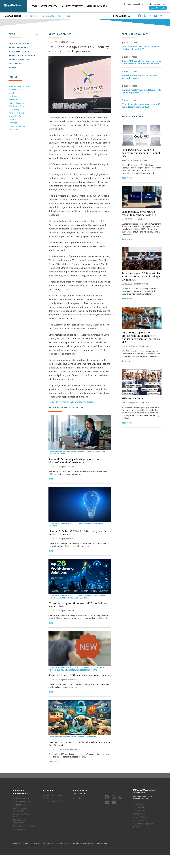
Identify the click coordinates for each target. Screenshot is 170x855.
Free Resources (152, 4)
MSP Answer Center (17, 106)
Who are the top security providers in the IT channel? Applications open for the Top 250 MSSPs (141, 337)
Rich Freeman (68, 42)
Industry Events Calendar (54, 801)
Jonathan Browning (71, 679)
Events (127, 4)
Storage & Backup (16, 126)
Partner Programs (16, 112)
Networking (13, 109)
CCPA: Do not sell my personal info (142, 825)
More (68, 16)
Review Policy (139, 807)
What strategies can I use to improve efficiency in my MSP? (140, 48)
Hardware (12, 96)
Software (12, 122)
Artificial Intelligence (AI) (19, 86)
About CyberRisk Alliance (24, 801)
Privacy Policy (139, 813)
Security (12, 119)
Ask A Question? (20, 829)
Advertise (138, 4)
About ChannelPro (21, 798)
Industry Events (15, 99)
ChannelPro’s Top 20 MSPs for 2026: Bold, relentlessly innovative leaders (79, 533)
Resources (15, 63)
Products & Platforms (23, 55)
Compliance (35, 16)
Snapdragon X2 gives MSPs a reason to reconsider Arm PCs (139, 213)
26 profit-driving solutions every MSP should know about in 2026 (77, 605)
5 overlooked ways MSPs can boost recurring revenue (79, 675)
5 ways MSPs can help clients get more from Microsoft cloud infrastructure (73, 460)
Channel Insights (97, 6)
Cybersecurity (49, 6)
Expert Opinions (19, 59)
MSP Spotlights (18, 51)
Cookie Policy (139, 817)
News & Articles (19, 43)
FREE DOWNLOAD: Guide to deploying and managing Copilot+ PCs (142, 153)
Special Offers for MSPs (24, 826)
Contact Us (138, 803)
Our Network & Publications (20, 809)
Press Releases (18, 47)
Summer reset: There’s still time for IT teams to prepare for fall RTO (142, 91)
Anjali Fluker (68, 538)
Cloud (11, 93)
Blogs (12, 67)
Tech (34, 6)
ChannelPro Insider (158, 8)
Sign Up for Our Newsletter (20, 821)
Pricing (60, 16)
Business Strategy (72, 6)
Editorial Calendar (21, 804)
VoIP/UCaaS (13, 129)
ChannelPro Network (141, 346)
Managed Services (16, 102)
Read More (53, 478)
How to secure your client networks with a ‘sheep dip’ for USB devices (79, 743)
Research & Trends (16, 116)
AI (26, 16)
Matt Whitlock (69, 610)
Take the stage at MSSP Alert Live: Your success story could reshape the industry (141, 276)
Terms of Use (139, 810)
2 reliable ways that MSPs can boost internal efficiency (140, 76)
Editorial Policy (140, 820)
